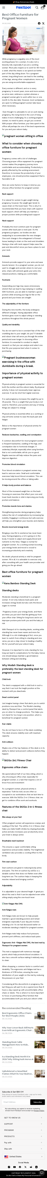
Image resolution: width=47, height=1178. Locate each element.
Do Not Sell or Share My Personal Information (23, 1175)
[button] (23, 1118)
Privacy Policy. (39, 1110)
